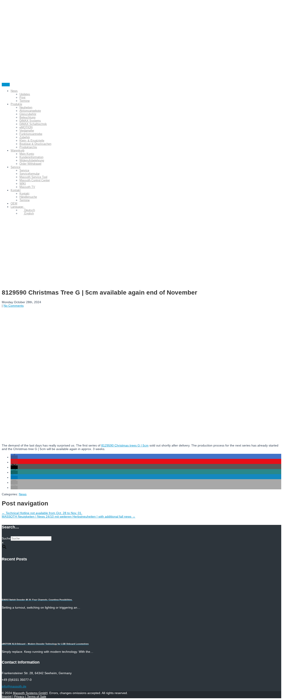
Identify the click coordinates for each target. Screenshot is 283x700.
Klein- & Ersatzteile (31, 140)
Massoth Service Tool (33, 177)
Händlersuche (28, 197)
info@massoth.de (14, 686)
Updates (24, 94)
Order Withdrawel (30, 163)
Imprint (6, 696)
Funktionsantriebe (30, 134)
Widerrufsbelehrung (31, 160)
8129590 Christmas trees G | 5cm (125, 445)
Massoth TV (27, 187)
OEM (14, 203)
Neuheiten (25, 107)
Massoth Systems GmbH (30, 693)
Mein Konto (26, 153)
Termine (24, 100)
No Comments (14, 305)
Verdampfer (26, 130)
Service (15, 167)
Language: (18, 206)
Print (22, 97)
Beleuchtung (27, 117)
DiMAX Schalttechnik (33, 124)
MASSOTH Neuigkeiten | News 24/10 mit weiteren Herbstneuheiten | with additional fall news (68, 516)
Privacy (19, 696)
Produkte (16, 104)
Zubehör (24, 137)
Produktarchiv (28, 147)
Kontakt (16, 190)
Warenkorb (17, 150)
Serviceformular (29, 173)
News (14, 91)
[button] (14, 457)
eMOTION (26, 127)
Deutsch (29, 210)
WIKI (22, 183)
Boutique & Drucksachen (35, 144)
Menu (6, 84)
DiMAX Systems (30, 120)
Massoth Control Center (34, 180)
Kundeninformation (31, 157)
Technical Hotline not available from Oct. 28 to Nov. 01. (42, 513)
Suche (6, 538)
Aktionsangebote (30, 110)
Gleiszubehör (27, 114)
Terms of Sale (36, 696)
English (28, 213)
